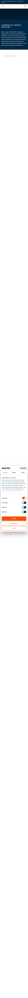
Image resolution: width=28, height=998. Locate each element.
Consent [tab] (5, 472)
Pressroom (4, 958)
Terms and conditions (7, 950)
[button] (25, 5)
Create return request (7, 922)
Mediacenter (4, 936)
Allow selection (14, 523)
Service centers (5, 917)
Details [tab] (14, 472)
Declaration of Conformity (8, 938)
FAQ (2, 919)
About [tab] (23, 472)
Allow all (14, 518)
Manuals (3, 933)
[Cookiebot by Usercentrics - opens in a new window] (20, 468)
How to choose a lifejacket (8, 931)
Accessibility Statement (7, 960)
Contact (3, 911)
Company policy (5, 953)
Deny (14, 528)
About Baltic (4, 947)
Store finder (4, 914)
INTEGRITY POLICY (5, 955)
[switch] (24, 502)
